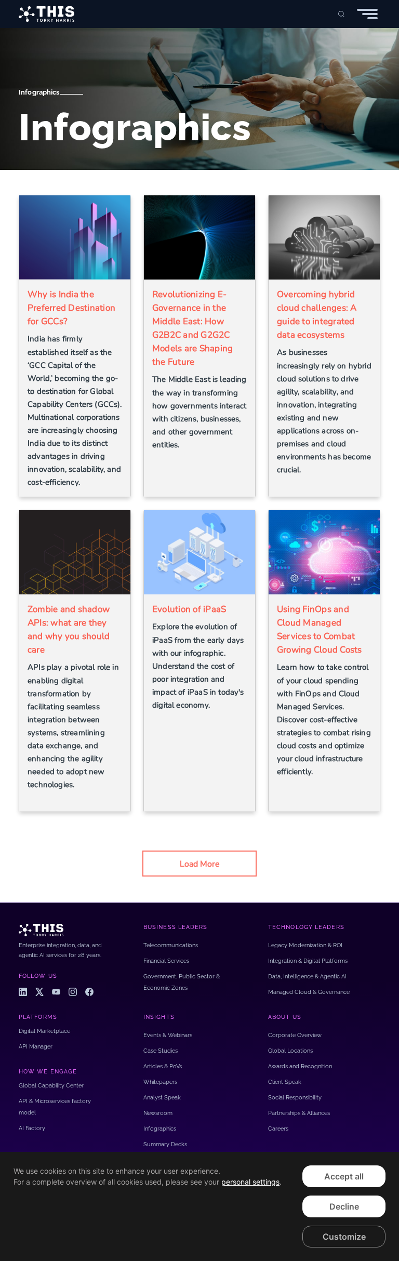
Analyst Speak (162, 1097)
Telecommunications (170, 945)
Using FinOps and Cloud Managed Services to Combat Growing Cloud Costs (319, 629)
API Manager (35, 1046)
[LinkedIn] (23, 992)
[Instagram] (73, 992)
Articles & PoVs (162, 1066)
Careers (278, 1128)
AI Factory (32, 1128)
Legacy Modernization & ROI (305, 945)
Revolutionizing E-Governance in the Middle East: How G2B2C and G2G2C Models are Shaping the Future (192, 328)
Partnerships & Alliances (299, 1113)
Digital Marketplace (44, 1031)
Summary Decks (165, 1144)
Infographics (39, 92)
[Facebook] (89, 992)
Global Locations (290, 1050)
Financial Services (166, 961)
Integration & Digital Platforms (308, 961)
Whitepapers (160, 1082)
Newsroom (157, 1113)
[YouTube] (56, 992)
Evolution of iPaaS (189, 609)
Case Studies (160, 1050)
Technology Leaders (306, 927)
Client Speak (284, 1082)
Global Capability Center (51, 1085)
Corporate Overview (295, 1035)
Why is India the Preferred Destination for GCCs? (71, 307)
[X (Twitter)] (39, 992)
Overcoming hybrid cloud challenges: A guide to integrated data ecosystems (317, 314)
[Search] (341, 14)
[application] (199, 1206)
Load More (200, 864)
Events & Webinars (167, 1035)
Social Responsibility (295, 1097)
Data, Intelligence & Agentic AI (307, 976)
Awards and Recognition (300, 1066)
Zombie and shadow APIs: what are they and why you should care (69, 629)
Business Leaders (175, 927)
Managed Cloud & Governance (309, 992)
